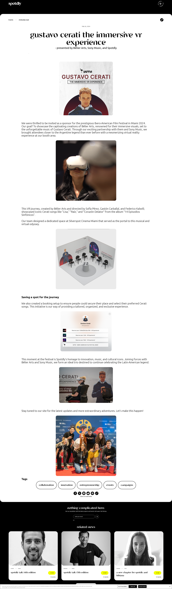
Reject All (133, 586)
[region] (86, 586)
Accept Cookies (142, 586)
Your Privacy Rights (122, 586)
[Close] (169, 586)
